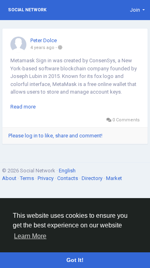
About (10, 178)
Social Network (27, 9)
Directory (93, 178)
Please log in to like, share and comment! (55, 136)
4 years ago (42, 47)
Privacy (46, 178)
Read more (23, 107)
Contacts (68, 178)
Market (114, 178)
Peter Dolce (43, 40)
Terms (27, 178)
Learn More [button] (30, 236)
